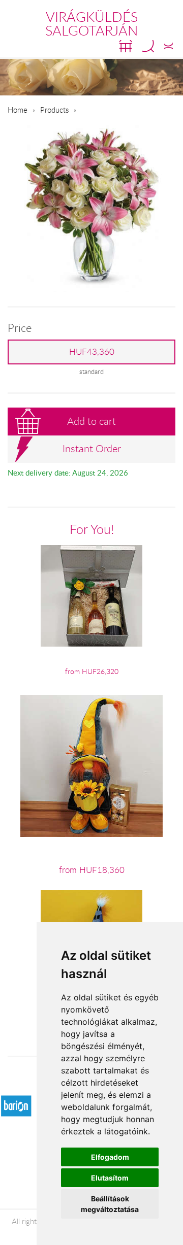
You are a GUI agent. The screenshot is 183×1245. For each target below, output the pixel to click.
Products (54, 110)
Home (17, 110)
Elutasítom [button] (110, 1177)
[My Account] (168, 46)
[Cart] (125, 46)
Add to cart (91, 421)
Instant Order (92, 448)
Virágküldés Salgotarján (91, 24)
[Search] (148, 46)
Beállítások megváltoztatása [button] (110, 1204)
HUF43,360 (91, 351)
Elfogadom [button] (110, 1157)
